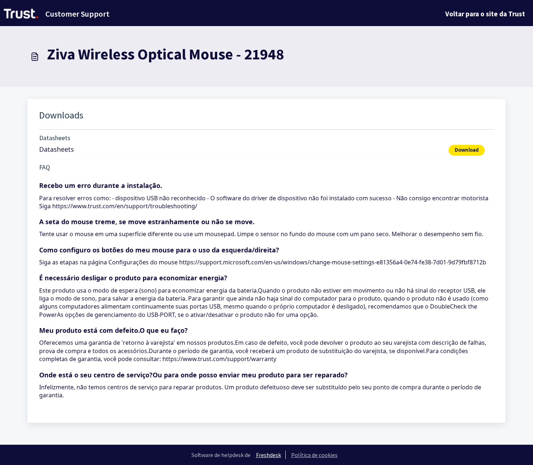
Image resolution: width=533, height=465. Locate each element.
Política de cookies (314, 454)
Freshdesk (268, 454)
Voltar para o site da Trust (485, 13)
